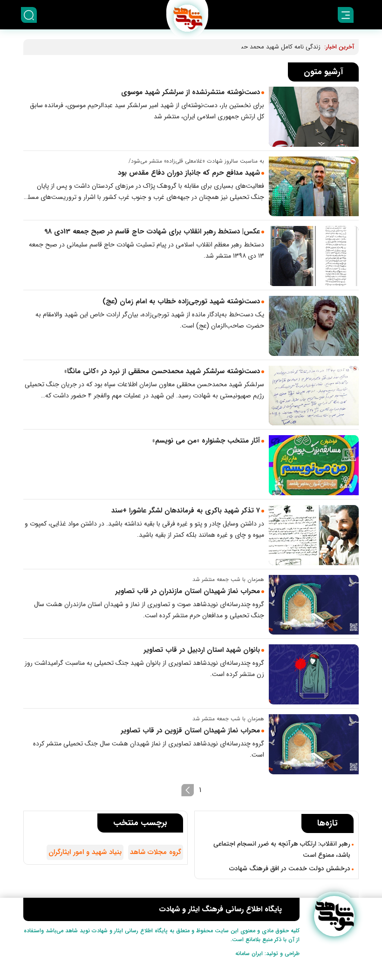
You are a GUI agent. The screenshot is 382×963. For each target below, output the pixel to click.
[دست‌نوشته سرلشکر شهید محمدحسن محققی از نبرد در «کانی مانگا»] (314, 396)
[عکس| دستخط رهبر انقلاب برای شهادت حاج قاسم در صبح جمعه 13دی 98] (314, 256)
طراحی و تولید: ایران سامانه (267, 953)
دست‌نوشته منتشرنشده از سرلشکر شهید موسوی (190, 92)
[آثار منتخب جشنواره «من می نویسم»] (314, 465)
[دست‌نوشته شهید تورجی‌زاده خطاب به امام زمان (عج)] (314, 326)
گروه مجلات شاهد (155, 852)
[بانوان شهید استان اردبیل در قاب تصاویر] (314, 674)
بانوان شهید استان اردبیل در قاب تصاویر (201, 650)
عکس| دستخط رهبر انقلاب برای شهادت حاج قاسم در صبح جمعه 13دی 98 (152, 231)
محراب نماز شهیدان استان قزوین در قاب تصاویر (190, 730)
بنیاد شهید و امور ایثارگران (85, 852)
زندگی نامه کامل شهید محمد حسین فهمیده (267, 47)
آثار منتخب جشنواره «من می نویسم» (206, 440)
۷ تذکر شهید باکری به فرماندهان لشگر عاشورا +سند (185, 510)
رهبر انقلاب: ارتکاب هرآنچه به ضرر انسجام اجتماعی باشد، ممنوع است (281, 849)
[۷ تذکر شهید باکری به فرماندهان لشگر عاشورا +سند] (314, 535)
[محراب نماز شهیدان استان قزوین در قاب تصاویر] (314, 744)
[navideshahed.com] (334, 916)
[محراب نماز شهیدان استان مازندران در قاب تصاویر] (314, 605)
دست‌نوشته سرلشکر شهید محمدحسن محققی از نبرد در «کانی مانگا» (162, 371)
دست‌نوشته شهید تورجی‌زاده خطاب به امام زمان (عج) (181, 301)
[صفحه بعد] (187, 790)
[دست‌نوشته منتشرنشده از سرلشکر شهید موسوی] (314, 117)
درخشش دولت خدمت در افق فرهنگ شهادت (289, 868)
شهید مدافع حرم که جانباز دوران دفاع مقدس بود (189, 172)
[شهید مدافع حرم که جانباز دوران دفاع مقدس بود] (314, 187)
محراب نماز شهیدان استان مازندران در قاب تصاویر (187, 591)
